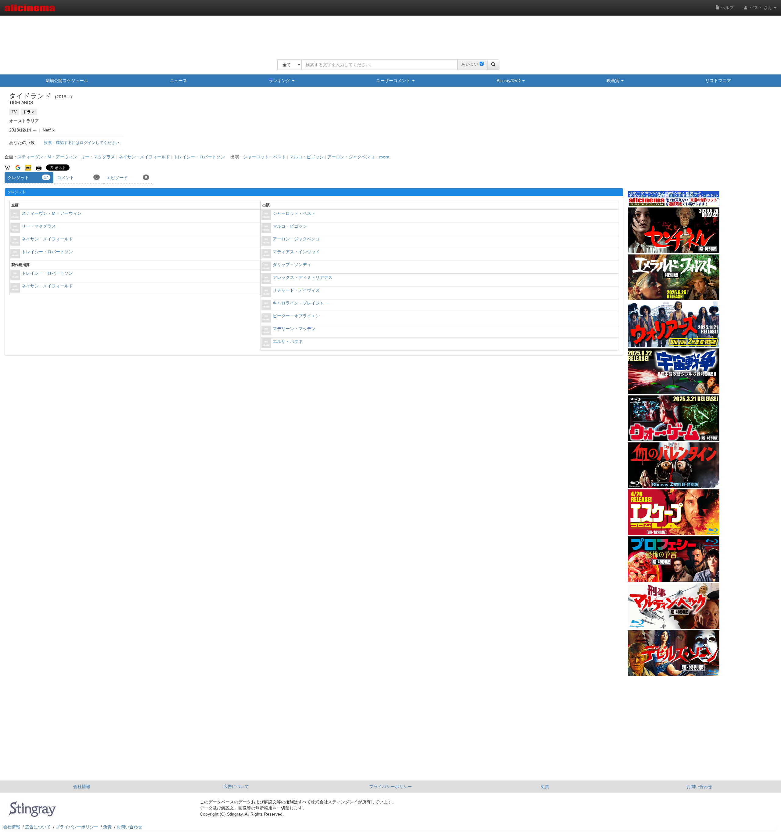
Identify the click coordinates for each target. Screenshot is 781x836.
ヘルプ (727, 7)
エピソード (126, 177)
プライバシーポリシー (390, 786)
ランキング (280, 80)
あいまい (469, 64)
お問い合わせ (699, 786)
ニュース (178, 80)
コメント (77, 177)
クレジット (28, 177)
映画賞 (613, 80)
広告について (236, 786)
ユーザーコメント (394, 80)
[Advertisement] (388, 33)
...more (382, 156)
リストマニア (718, 80)
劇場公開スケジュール (66, 80)
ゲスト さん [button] (760, 7)
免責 (545, 786)
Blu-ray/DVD (509, 80)
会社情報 (81, 786)
